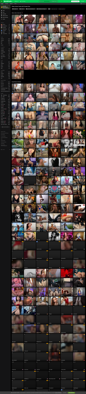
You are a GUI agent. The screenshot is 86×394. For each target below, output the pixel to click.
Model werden (3, 140)
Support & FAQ (3, 131)
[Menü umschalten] (1, 1)
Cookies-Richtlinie (58, 392)
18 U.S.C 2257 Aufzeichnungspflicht (4, 145)
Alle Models (2, 143)
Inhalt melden (3, 134)
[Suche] (50, 1)
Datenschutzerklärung (4, 137)
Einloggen (82, 1)
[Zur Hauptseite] (8, 1)
